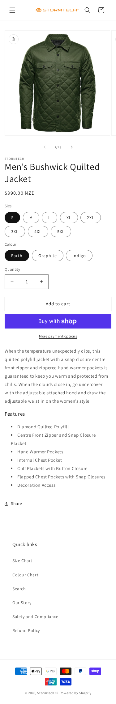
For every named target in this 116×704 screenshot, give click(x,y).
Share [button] (16, 503)
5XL (61, 231)
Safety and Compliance (35, 616)
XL (69, 217)
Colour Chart (25, 575)
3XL (15, 231)
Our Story (21, 602)
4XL (38, 231)
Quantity (12, 269)
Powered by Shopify (76, 693)
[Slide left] (44, 147)
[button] (12, 10)
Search (19, 589)
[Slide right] (72, 147)
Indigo (79, 255)
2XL (90, 217)
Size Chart (22, 560)
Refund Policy (26, 630)
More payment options (58, 336)
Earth (17, 255)
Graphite (47, 255)
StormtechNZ (48, 693)
